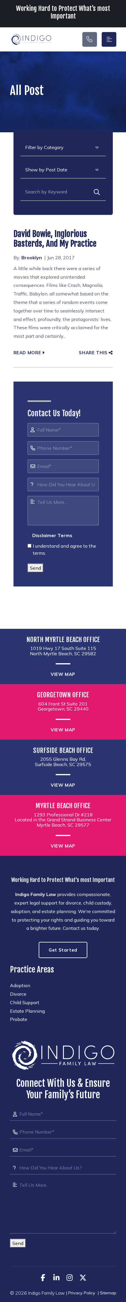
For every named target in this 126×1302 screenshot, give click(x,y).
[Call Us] (89, 39)
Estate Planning (27, 1011)
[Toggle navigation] (109, 39)
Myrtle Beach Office (63, 806)
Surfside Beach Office (63, 750)
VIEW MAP (63, 674)
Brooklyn (31, 257)
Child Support (24, 1002)
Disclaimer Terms (52, 535)
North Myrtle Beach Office (63, 640)
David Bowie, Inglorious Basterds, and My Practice (54, 239)
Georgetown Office (63, 695)
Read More (27, 352)
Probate (18, 1019)
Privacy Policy (81, 1293)
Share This (93, 352)
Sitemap (108, 1293)
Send (35, 568)
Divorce (18, 994)
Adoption (20, 985)
